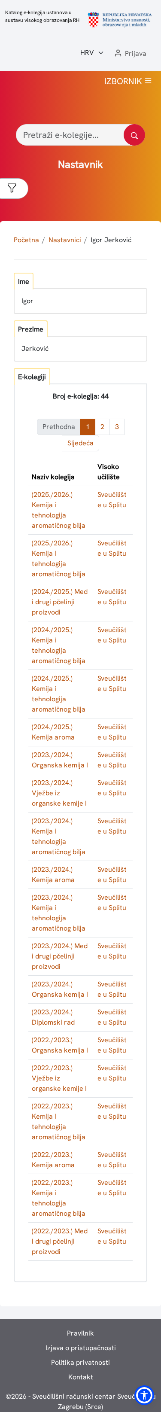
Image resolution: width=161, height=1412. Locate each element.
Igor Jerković (111, 239)
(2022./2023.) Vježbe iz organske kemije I (59, 1078)
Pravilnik (80, 1333)
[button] (129, 54)
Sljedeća (80, 442)
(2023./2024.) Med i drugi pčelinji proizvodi (60, 956)
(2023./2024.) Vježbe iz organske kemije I (59, 793)
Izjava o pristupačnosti (81, 1347)
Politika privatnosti (80, 1362)
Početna (26, 239)
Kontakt (80, 1377)
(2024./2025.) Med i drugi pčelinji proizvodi (60, 602)
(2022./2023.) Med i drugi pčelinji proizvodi (60, 1241)
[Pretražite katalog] (134, 135)
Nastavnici (65, 239)
